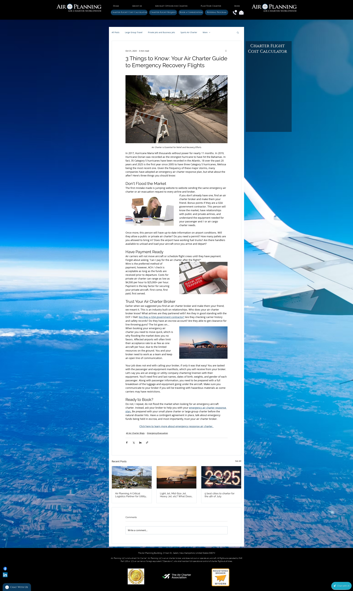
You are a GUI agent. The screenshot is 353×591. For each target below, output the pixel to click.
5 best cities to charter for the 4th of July (219, 495)
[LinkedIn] (5, 574)
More (205, 32)
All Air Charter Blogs (135, 433)
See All (238, 461)
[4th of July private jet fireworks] (221, 477)
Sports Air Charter (188, 32)
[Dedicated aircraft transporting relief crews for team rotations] (132, 477)
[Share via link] (147, 442)
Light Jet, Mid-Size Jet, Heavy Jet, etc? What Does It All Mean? (176, 495)
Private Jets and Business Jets (161, 32)
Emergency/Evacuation (157, 433)
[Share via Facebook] (126, 442)
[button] (137, 5)
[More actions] (226, 50)
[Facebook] (5, 568)
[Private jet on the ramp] (176, 477)
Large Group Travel (133, 32)
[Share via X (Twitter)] (133, 442)
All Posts (115, 32)
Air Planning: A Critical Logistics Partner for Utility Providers (130, 495)
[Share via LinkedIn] (140, 442)
